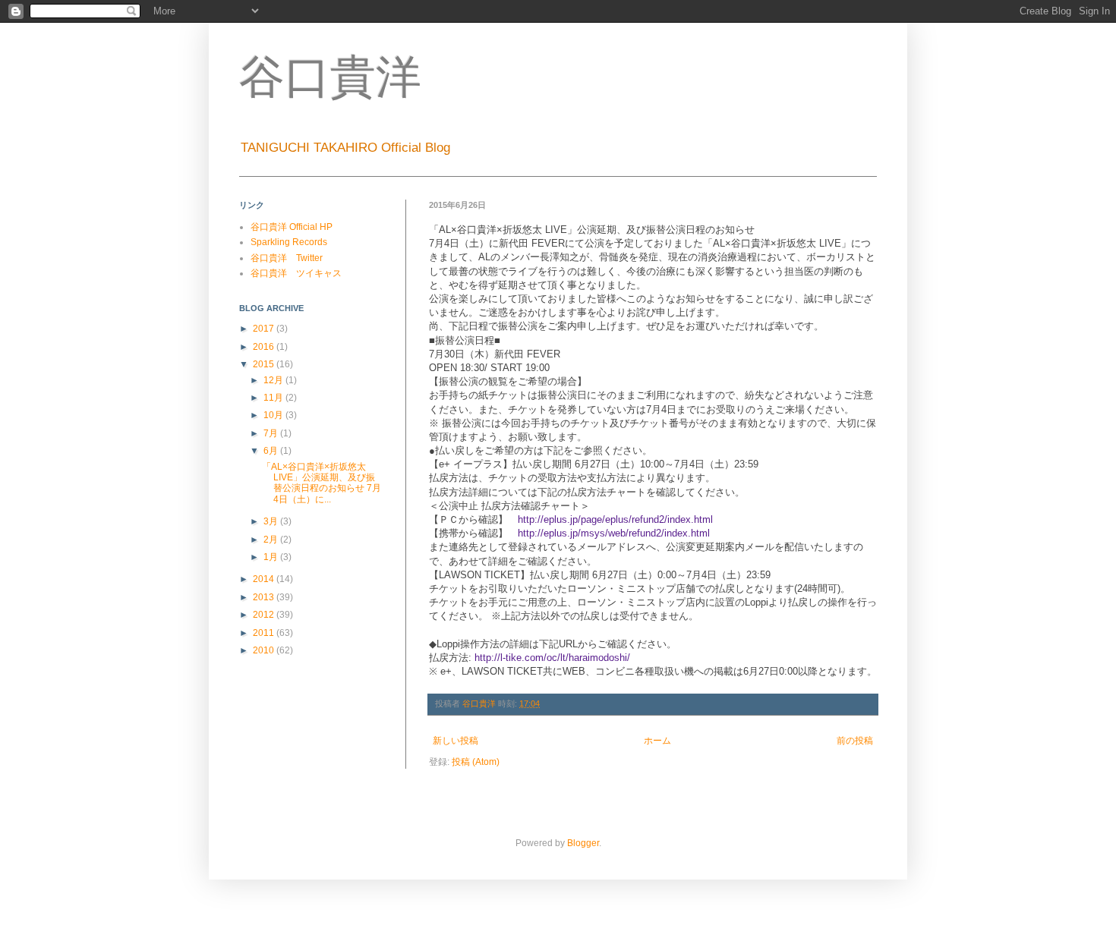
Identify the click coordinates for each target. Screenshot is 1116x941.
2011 (264, 633)
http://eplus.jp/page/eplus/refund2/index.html (615, 519)
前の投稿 (855, 740)
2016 (264, 346)
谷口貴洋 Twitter (287, 258)
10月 (274, 415)
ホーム (657, 740)
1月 (271, 557)
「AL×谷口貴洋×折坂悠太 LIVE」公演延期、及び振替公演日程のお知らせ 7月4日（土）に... (321, 483)
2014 (264, 579)
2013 (264, 597)
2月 (271, 539)
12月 (274, 380)
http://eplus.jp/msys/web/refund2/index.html (614, 533)
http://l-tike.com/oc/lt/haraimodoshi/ (552, 657)
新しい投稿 (455, 740)
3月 (271, 521)
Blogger (583, 843)
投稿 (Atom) (476, 762)
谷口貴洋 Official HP (292, 227)
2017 (264, 328)
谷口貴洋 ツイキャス (296, 273)
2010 (264, 650)
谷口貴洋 (330, 77)
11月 (274, 397)
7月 (271, 433)
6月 (271, 450)
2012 (264, 614)
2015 (264, 364)
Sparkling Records (289, 242)
